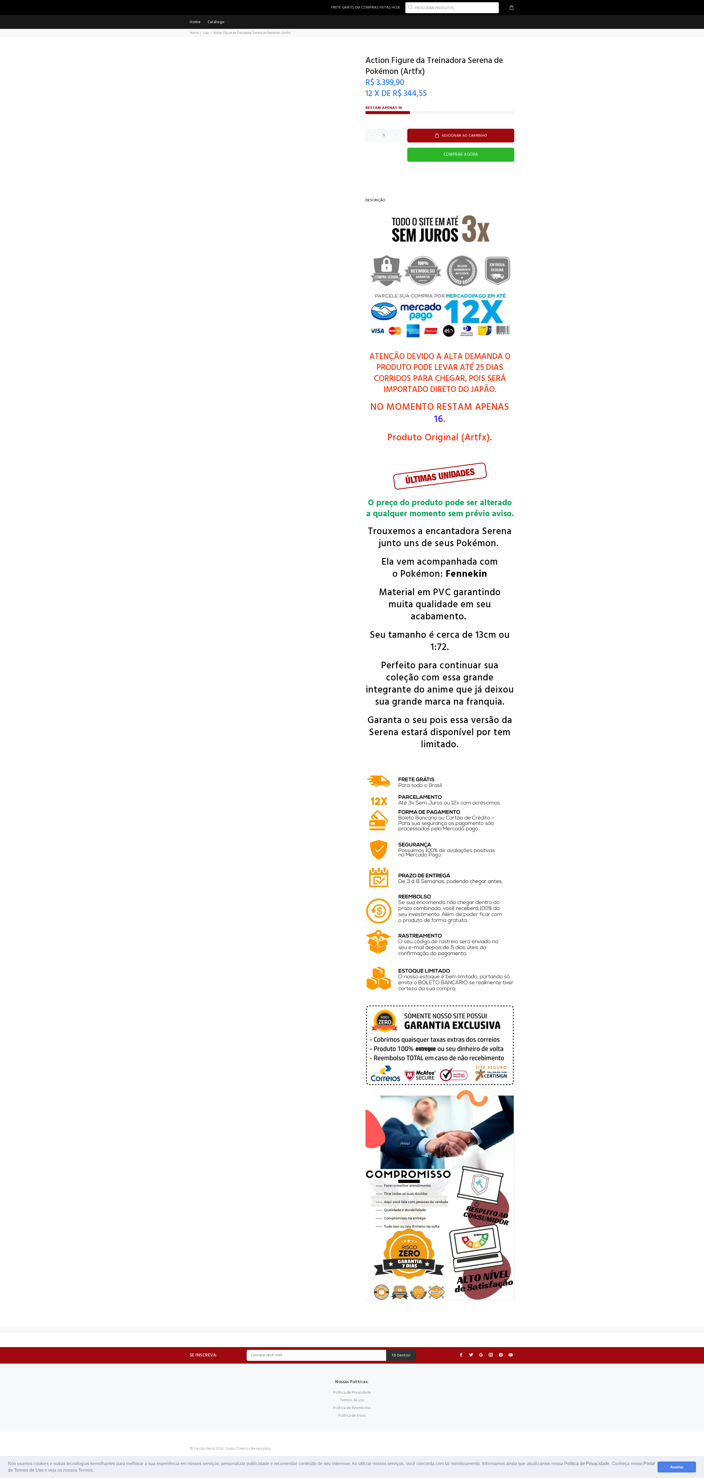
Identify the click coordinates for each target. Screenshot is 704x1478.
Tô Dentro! (401, 1355)
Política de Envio (352, 1416)
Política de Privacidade (586, 1463)
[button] (96, 1471)
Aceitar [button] (676, 1467)
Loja (206, 33)
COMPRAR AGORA (461, 154)
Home (194, 33)
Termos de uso (352, 1400)
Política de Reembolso (352, 1408)
